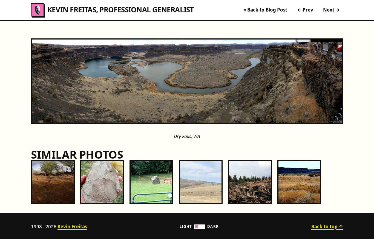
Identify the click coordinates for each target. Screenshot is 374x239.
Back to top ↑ (327, 226)
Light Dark (199, 226)
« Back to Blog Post (265, 10)
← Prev (305, 10)
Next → (331, 10)
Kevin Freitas (72, 226)
